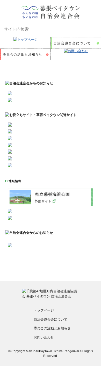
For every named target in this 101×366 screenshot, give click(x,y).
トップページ (44, 310)
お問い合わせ (44, 337)
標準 (85, 29)
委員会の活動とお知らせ (52, 328)
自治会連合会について (50, 319)
